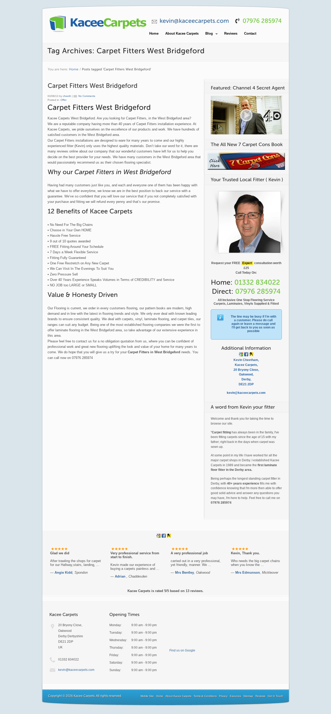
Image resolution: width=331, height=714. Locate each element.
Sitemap (248, 696)
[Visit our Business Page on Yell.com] (251, 354)
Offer (63, 99)
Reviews (230, 33)
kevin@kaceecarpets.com (76, 670)
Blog (207, 34)
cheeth (67, 96)
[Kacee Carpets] (98, 32)
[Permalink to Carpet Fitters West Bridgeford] (93, 85)
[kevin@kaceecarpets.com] (194, 21)
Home (154, 33)
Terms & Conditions (205, 696)
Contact (250, 33)
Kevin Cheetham (246, 360)
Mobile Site (147, 696)
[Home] (74, 69)
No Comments (86, 96)
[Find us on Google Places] (241, 354)
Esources (235, 696)
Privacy (223, 696)
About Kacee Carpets (182, 33)
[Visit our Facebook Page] (246, 354)
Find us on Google (182, 650)
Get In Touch (275, 696)
